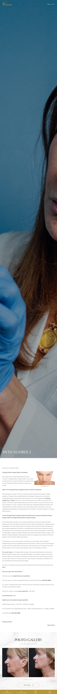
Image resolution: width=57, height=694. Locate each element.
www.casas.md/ (23, 591)
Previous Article (7, 622)
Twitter (12, 500)
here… (4, 567)
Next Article (51, 625)
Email (35, 692)
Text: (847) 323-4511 (7, 692)
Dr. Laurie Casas (7, 552)
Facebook (47, 498)
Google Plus (6, 500)
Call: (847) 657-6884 (21, 692)
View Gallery (27, 685)
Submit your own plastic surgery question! (15, 600)
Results (50, 692)
